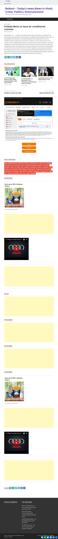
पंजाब (12, 173)
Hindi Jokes (46, 165)
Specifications (8, 171)
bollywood (20, 163)
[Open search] (52, 19)
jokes (18, 167)
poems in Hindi (13, 169)
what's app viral (22, 171)
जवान (6, 173)
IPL (15, 167)
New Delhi (46, 167)
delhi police (42, 163)
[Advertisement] (29, 224)
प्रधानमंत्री (17, 173)
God (22, 165)
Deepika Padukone (34, 163)
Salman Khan (40, 169)
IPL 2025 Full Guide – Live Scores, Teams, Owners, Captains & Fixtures (28, 527)
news (51, 167)
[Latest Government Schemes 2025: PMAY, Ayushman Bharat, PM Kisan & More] (12, 71)
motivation (26, 167)
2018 (6, 163)
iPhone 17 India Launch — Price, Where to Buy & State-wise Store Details (29, 507)
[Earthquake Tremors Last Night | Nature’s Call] (46, 71)
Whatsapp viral (44, 171)
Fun (12, 165)
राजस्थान (27, 173)
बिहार (21, 173)
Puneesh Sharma (31, 169)
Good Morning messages (30, 165)
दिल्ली (9, 173)
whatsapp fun (37, 171)
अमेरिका (50, 171)
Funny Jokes (17, 165)
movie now (39, 167)
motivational (33, 167)
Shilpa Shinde (47, 169)
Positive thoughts (22, 169)
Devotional (48, 163)
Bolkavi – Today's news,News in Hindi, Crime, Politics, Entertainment (29, 10)
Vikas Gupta (15, 171)
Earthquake (7, 165)
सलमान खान (33, 173)
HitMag (51, 535)
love (22, 167)
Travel (8, 24)
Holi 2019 (7, 167)
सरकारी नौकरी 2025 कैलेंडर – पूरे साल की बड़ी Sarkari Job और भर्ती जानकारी (29, 521)
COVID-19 (27, 163)
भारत (24, 173)
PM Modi (7, 169)
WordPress (45, 535)
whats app (30, 171)
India (5, 24)
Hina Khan (39, 165)
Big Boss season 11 (12, 163)
